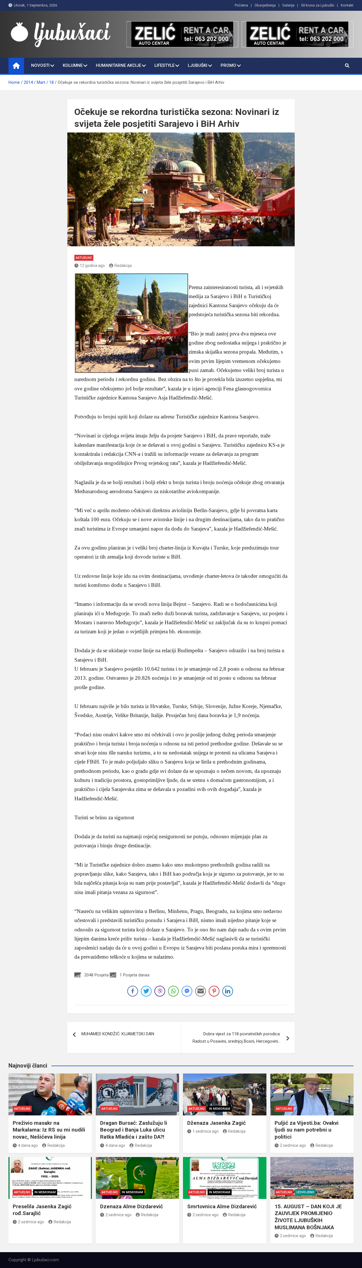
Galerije (288, 5)
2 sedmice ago (293, 1145)
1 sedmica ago (206, 1131)
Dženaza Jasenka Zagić (216, 1123)
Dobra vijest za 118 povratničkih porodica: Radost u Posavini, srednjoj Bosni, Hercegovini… (237, 1037)
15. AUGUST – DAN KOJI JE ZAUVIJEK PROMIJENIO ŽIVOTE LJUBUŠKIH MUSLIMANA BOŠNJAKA (308, 1217)
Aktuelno (84, 258)
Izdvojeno (305, 1192)
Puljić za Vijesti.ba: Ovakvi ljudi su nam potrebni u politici (307, 1130)
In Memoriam (219, 1109)
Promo (228, 65)
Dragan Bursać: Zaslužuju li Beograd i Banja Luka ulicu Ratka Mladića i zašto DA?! (133, 1130)
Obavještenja (265, 5)
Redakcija (123, 265)
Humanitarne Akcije (118, 65)
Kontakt (347, 5)
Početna (241, 5)
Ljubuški (197, 65)
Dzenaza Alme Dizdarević (131, 1206)
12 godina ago (92, 265)
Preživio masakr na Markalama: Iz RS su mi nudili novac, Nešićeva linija (49, 1130)
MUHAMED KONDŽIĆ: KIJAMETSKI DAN (117, 1033)
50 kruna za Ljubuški (317, 5)
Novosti (40, 65)
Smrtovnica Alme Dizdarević (222, 1206)
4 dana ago (28, 1145)
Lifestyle (164, 65)
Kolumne (73, 65)
